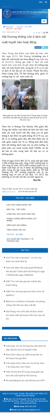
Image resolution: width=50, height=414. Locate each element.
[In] (44, 33)
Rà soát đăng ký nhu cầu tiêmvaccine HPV (25, 380)
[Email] (47, 33)
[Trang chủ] (25, 13)
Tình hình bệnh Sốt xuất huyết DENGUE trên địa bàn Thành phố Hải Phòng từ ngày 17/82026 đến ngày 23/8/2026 (25, 271)
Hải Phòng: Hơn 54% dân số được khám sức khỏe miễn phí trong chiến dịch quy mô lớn (25, 315)
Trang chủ (9, 27)
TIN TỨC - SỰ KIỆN (24, 27)
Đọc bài (38, 47)
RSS (40, 2)
